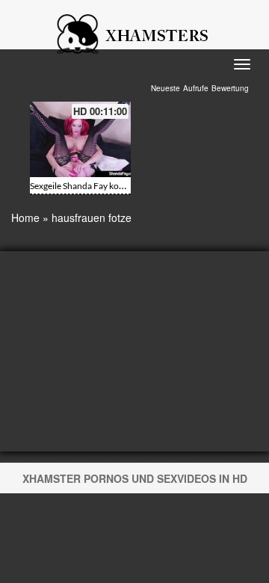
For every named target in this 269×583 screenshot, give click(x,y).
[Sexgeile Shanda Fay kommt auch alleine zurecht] (80, 139)
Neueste (165, 88)
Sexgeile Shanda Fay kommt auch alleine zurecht (123, 185)
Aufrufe (195, 88)
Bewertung (230, 88)
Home (25, 217)
